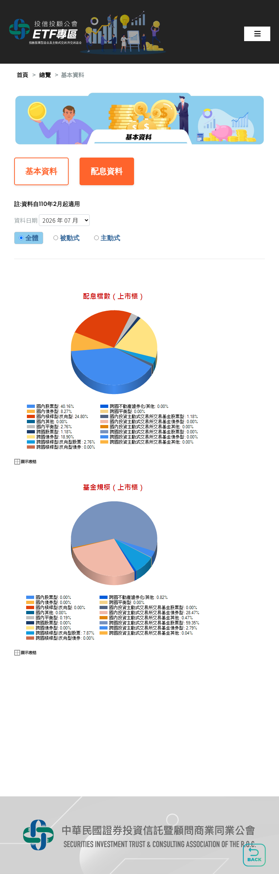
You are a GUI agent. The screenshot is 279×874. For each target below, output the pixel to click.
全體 (31, 238)
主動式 (109, 238)
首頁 (22, 74)
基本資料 (72, 74)
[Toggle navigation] (257, 34)
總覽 (45, 74)
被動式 (69, 238)
